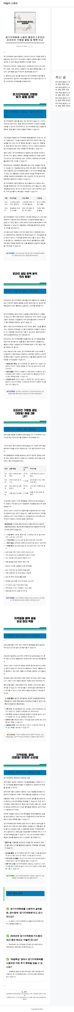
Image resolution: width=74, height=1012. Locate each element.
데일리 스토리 (11, 3)
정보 (25, 991)
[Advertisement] (62, 39)
